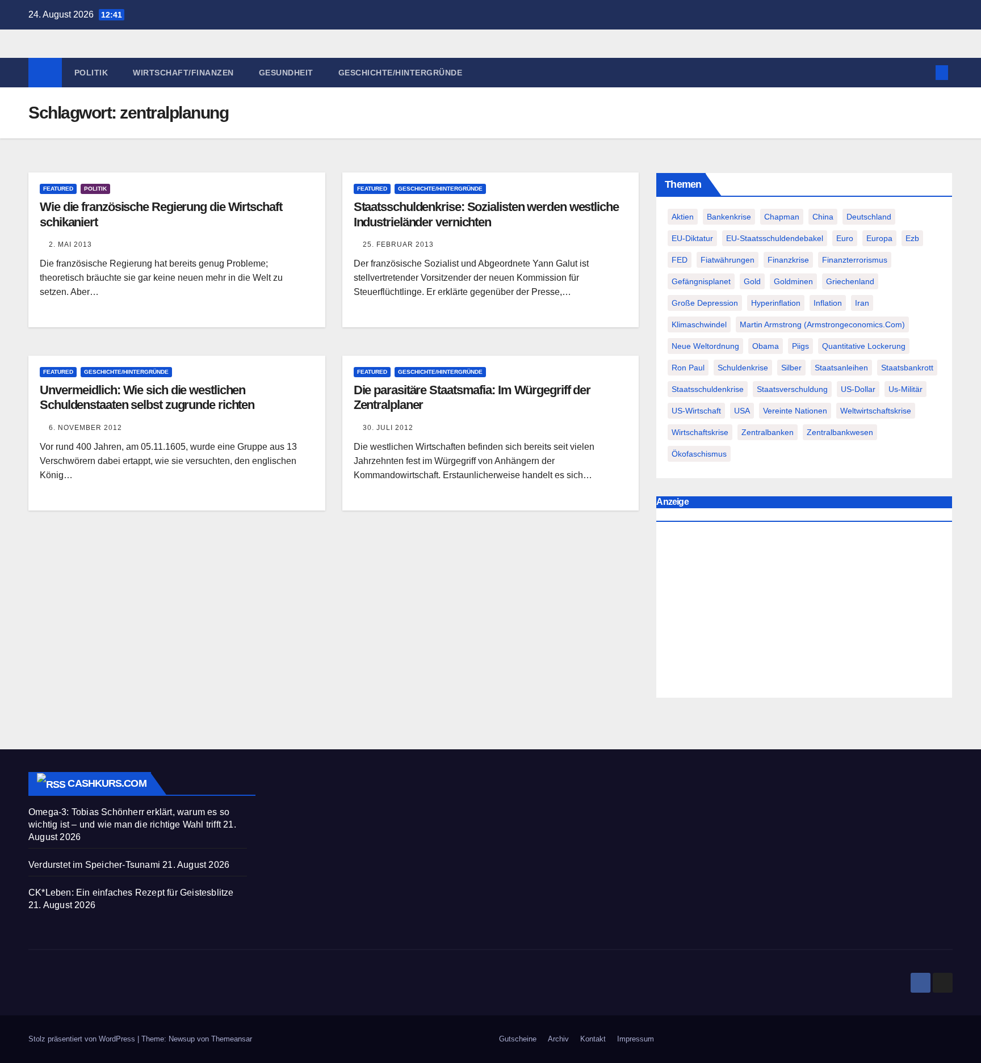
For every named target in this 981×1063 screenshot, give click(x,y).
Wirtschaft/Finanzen (183, 72)
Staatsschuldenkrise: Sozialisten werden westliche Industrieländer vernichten (486, 214)
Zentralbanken (767, 432)
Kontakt (593, 1039)
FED (679, 259)
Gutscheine (517, 1039)
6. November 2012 (85, 428)
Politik (91, 72)
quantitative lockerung (863, 346)
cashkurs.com (107, 783)
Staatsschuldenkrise (708, 389)
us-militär (905, 389)
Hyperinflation (775, 302)
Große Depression (705, 302)
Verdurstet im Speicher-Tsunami (94, 865)
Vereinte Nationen (795, 410)
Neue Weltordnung (705, 346)
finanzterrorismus (854, 259)
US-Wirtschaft (696, 410)
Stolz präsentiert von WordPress (82, 1039)
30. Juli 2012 (388, 428)
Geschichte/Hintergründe (400, 72)
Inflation (828, 302)
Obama (765, 346)
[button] (923, 72)
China (822, 216)
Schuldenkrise (743, 367)
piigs (800, 346)
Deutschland (868, 216)
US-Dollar (858, 389)
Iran (862, 302)
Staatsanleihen (841, 367)
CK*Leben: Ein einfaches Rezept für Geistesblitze (131, 892)
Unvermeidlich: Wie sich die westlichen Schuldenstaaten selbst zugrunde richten (147, 397)
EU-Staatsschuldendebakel (774, 238)
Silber (791, 367)
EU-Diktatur (692, 238)
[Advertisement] (804, 612)
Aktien (683, 216)
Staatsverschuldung (792, 389)
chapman (781, 216)
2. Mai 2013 (70, 244)
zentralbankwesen (840, 432)
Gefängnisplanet (701, 281)
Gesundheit (286, 72)
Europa (879, 238)
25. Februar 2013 (398, 244)
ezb (912, 238)
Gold (752, 281)
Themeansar (231, 1039)
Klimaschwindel (699, 324)
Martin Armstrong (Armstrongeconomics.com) (822, 324)
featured (58, 188)
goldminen (793, 281)
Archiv (558, 1039)
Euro (844, 238)
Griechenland (850, 281)
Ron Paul (688, 367)
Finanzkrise (788, 259)
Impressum (635, 1039)
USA (742, 410)
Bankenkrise (729, 216)
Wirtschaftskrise (700, 432)
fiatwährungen (727, 259)
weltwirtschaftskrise (875, 410)
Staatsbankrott (907, 367)
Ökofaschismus (699, 453)
